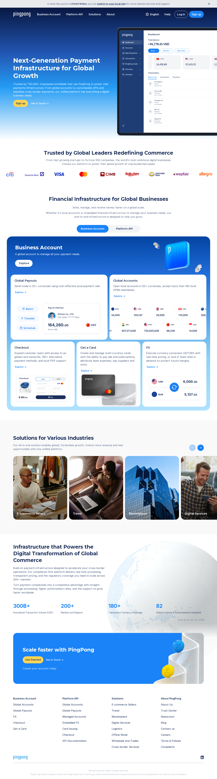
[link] (20, 292)
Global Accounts (23, 704)
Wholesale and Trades (125, 740)
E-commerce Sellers (124, 704)
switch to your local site (111, 3)
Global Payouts (22, 710)
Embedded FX (70, 722)
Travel (115, 710)
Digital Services (121, 722)
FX (15, 716)
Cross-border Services (125, 746)
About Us (167, 704)
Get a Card (19, 728)
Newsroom (167, 716)
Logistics (117, 728)
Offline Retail (119, 734)
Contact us (168, 728)
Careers (165, 734)
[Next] (200, 448)
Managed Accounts (74, 716)
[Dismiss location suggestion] (208, 3)
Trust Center (169, 710)
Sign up (196, 14)
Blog (163, 722)
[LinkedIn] (202, 757)
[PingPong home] (22, 14)
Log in (181, 14)
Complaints (168, 746)
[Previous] (192, 448)
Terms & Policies (171, 740)
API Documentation (74, 740)
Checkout (19, 722)
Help (167, 14)
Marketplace (119, 716)
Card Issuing (69, 728)
